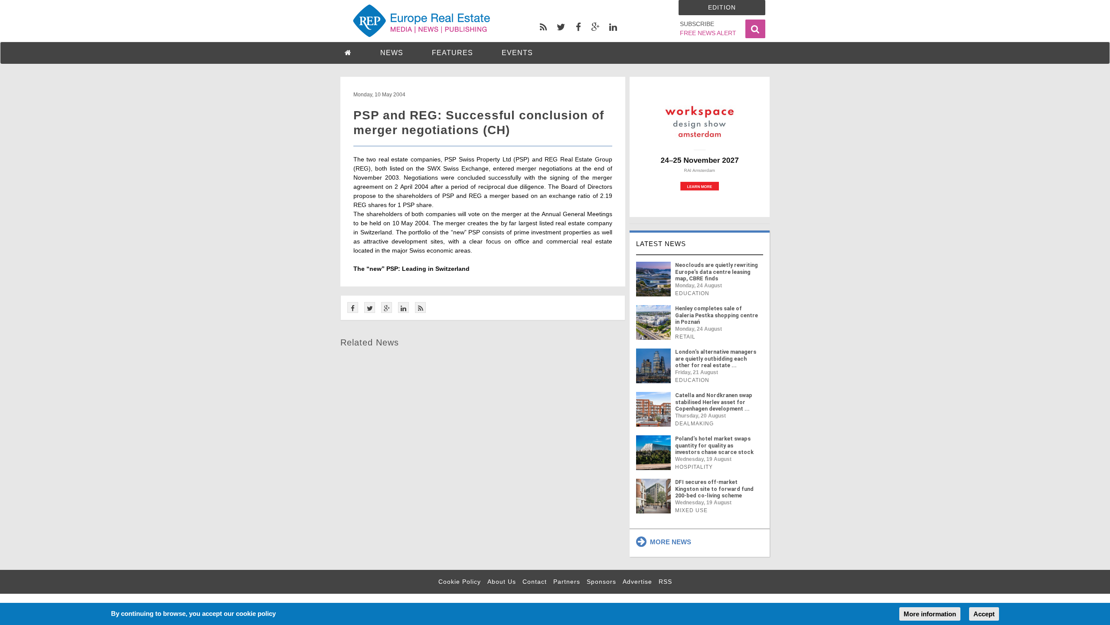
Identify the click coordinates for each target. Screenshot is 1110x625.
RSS (665, 581)
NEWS (391, 52)
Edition (722, 7)
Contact (534, 581)
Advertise (637, 581)
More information (930, 614)
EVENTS (517, 52)
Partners (566, 581)
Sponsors (601, 581)
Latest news (661, 243)
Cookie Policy (459, 581)
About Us (501, 581)
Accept (984, 614)
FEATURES (452, 52)
